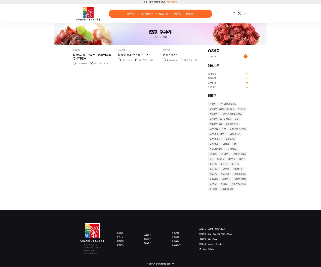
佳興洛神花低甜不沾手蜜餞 (220, 119)
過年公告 (224, 184)
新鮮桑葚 (213, 154)
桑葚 (211, 159)
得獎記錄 (120, 245)
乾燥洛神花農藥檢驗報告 (232, 114)
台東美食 (225, 144)
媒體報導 (120, 241)
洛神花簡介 (170, 55)
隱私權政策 (176, 245)
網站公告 (120, 237)
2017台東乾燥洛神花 (228, 104)
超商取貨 (213, 184)
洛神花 (242, 159)
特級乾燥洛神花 (239, 174)
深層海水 (225, 169)
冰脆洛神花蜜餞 (216, 124)
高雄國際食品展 (227, 189)
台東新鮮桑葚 (234, 134)
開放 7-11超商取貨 (239, 184)
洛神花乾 (213, 164)
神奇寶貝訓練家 (239, 179)
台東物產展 (214, 144)
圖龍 (235, 144)
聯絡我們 (147, 243)
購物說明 (175, 237)
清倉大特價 (237, 169)
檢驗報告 (220, 159)
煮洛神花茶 (225, 174)
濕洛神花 (213, 174)
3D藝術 (213, 104)
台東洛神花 (230, 139)
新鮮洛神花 (225, 154)
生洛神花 (225, 179)
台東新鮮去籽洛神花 (217, 134)
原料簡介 (147, 239)
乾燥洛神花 (214, 114)
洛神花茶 (235, 164)
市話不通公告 (231, 149)
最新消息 (76, 50)
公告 (236, 119)
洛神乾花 (231, 159)
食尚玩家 (213, 189)
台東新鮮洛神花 (216, 139)
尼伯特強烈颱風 (216, 149)
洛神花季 (224, 164)
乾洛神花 (241, 109)
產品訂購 (175, 233)
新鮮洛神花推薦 (239, 154)
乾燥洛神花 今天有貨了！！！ (136, 55)
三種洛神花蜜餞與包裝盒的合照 (222, 109)
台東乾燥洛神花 (232, 124)
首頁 (156, 37)
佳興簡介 (147, 235)
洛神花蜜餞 (214, 169)
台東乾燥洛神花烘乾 (238, 129)
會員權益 (175, 241)
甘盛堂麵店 (214, 179)
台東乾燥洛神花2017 (218, 129)
